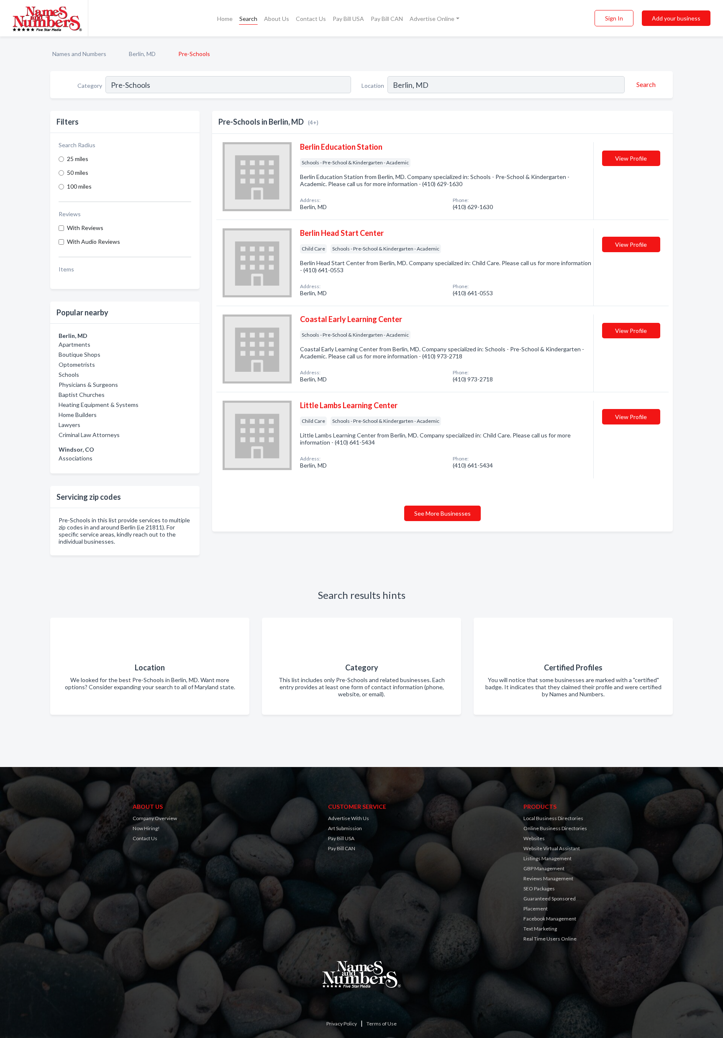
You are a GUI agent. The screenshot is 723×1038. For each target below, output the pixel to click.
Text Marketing (540, 929)
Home (225, 18)
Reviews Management (548, 878)
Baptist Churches (82, 394)
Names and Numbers (79, 53)
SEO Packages (539, 888)
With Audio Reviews (93, 241)
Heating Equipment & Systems (98, 404)
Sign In (614, 18)
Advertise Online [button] (432, 18)
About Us (276, 18)
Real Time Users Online (550, 939)
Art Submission (345, 828)
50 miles (77, 172)
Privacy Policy (341, 1023)
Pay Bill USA (348, 18)
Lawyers (69, 424)
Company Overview (155, 818)
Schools (69, 374)
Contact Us (311, 18)
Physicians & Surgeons (88, 384)
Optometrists (77, 364)
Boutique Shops (79, 354)
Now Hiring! (146, 828)
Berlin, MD (142, 53)
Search (248, 18)
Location (373, 85)
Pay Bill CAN (387, 18)
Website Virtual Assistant (551, 848)
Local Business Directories (553, 818)
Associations (75, 458)
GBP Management (543, 868)
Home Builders (78, 414)
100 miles (79, 186)
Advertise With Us (348, 818)
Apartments (74, 344)
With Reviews (85, 227)
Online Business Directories (555, 828)
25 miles (77, 158)
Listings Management (547, 858)
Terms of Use (382, 1023)
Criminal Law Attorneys (89, 434)
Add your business (676, 18)
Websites (534, 838)
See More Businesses (442, 513)
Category (89, 85)
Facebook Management (549, 918)
